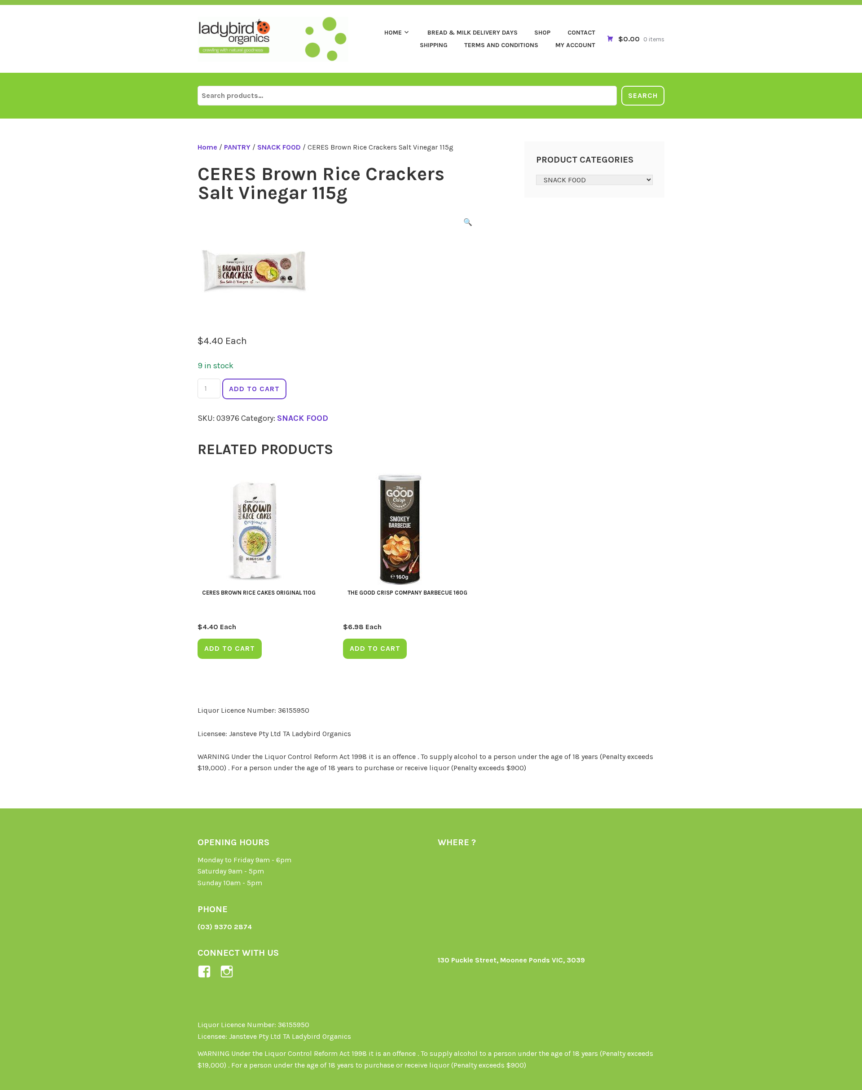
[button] (468, 223)
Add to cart (254, 388)
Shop (542, 32)
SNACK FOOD (279, 147)
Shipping (434, 45)
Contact (581, 32)
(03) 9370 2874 (225, 926)
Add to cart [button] (229, 648)
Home (393, 32)
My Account (575, 45)
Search (643, 95)
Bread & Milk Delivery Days (472, 32)
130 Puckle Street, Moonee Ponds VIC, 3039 (511, 960)
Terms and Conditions (501, 45)
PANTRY (237, 147)
